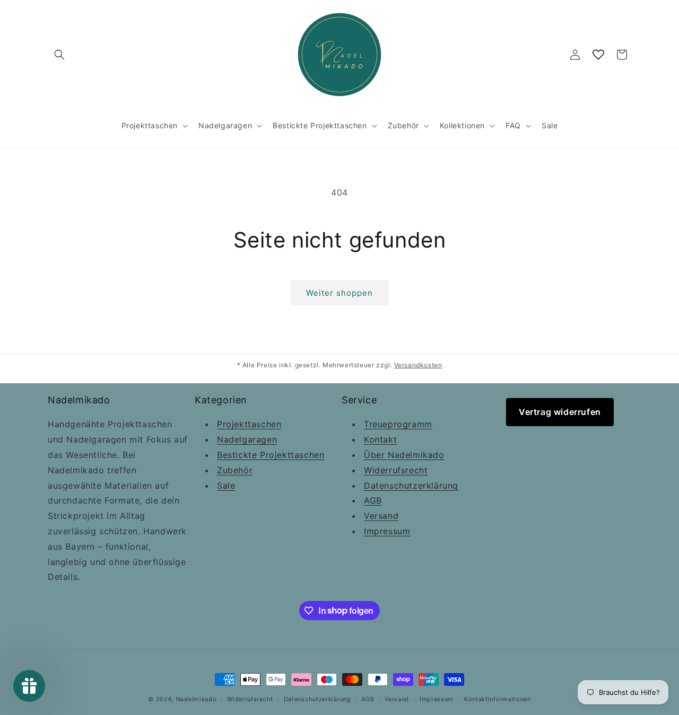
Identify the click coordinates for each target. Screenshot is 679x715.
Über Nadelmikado (404, 454)
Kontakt (380, 440)
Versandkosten (418, 365)
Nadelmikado (196, 699)
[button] (59, 54)
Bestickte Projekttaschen (270, 454)
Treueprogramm (398, 424)
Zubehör (235, 470)
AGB (373, 501)
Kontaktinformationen (497, 698)
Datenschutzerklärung (411, 485)
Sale (226, 485)
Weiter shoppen (339, 293)
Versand (381, 516)
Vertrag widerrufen (560, 412)
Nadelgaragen (247, 440)
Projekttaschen (249, 424)
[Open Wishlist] (598, 54)
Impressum (387, 531)
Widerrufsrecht (396, 470)
